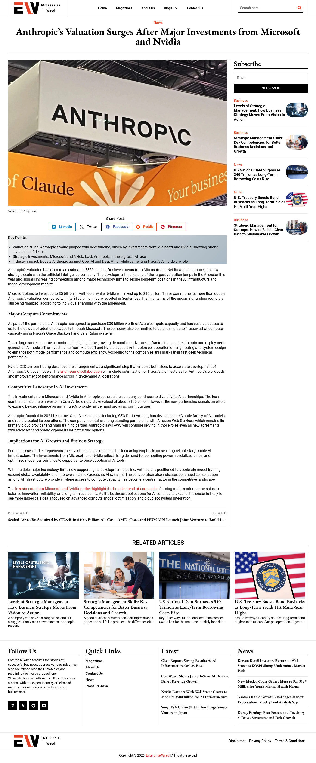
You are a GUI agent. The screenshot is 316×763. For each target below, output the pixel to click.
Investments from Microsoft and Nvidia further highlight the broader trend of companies (86, 489)
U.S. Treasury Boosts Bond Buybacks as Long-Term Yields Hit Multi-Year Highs (259, 202)
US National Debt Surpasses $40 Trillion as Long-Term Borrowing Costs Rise (257, 174)
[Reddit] (33, 705)
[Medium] (44, 705)
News (158, 22)
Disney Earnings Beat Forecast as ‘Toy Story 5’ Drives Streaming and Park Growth (271, 715)
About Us (148, 8)
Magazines (124, 8)
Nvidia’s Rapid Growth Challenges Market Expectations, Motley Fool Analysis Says (271, 699)
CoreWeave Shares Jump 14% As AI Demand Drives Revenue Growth (195, 679)
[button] (62, 227)
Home (102, 8)
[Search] (299, 7)
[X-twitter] (23, 705)
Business (241, 100)
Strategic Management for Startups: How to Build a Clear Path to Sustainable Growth (258, 229)
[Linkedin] (12, 705)
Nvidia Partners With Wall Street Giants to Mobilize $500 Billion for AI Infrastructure (194, 694)
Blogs (168, 8)
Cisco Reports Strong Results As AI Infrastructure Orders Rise (189, 663)
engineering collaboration (81, 371)
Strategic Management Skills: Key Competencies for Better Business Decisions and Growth (258, 145)
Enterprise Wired (157, 755)
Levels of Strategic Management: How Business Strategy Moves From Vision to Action (259, 113)
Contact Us (195, 8)
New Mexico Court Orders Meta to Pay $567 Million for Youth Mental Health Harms (272, 684)
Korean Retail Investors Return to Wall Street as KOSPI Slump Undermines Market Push (271, 665)
